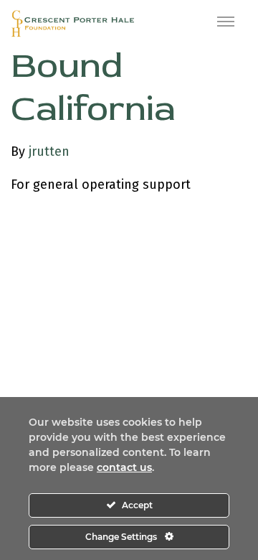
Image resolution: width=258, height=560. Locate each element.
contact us (124, 467)
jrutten (49, 151)
